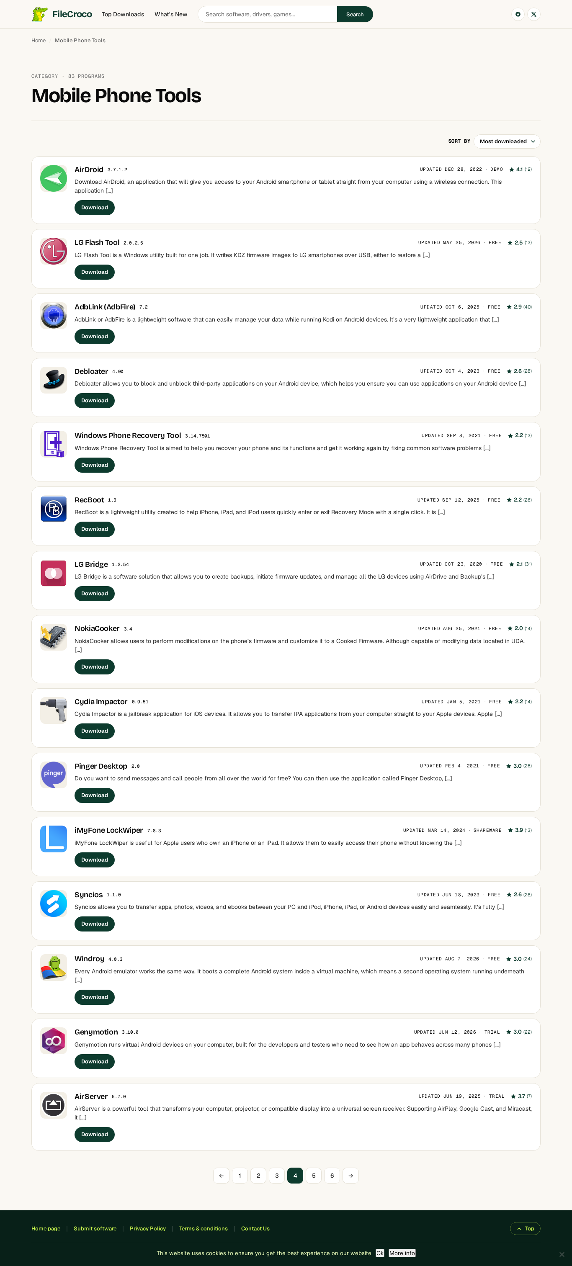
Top (529, 1228)
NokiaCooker (97, 628)
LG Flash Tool (97, 242)
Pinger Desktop (101, 766)
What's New (171, 14)
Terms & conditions (203, 1228)
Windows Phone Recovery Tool (128, 435)
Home (38, 40)
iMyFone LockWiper (109, 830)
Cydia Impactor (101, 701)
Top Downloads (123, 14)
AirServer (91, 1096)
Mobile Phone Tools (80, 40)
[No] (561, 1254)
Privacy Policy (148, 1228)
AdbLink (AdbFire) (105, 306)
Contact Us (255, 1228)
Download (94, 207)
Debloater (91, 371)
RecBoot (89, 499)
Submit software (95, 1228)
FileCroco (72, 14)
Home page (45, 1228)
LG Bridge (91, 564)
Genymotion (96, 1032)
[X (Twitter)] (534, 14)
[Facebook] (518, 14)
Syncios (89, 894)
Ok (380, 1253)
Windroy (89, 958)
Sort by (459, 141)
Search (355, 14)
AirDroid (89, 169)
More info (402, 1253)
